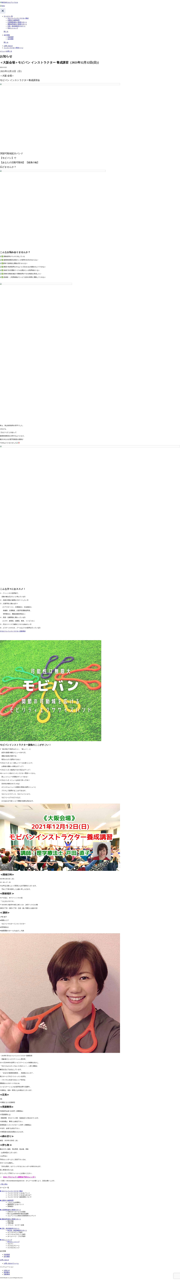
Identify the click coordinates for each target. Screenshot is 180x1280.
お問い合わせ (4, 1260)
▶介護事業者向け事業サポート (10, 1210)
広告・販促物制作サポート (17, 26)
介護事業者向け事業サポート (17, 22)
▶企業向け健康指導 (7, 1200)
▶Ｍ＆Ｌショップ (6, 1240)
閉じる (6, 31)
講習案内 (7, 1272)
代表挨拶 (11, 37)
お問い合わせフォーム (11, 1263)
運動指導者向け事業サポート (17, 24)
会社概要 (11, 39)
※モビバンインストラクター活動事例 (13, 631)
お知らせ (7, 1270)
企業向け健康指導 (14, 20)
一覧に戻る (4, 1184)
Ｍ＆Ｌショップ (13, 28)
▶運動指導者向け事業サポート (10, 1219)
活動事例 (7, 1274)
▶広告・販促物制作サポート (10, 1228)
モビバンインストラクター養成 (18, 18)
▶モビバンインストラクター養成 (11, 1191)
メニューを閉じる (6, 51)
